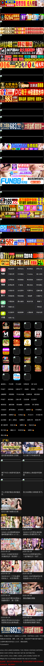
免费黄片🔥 (12, 415)
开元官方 (30, 415)
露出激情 (21, 301)
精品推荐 (11, 269)
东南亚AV (39, 280)
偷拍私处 (3, 405)
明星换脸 (21, 296)
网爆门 (39, 301)
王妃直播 (26, 399)
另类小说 (11, 318)
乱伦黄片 (34, 399)
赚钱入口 (13, 430)
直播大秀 (38, 420)
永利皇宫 (20, 410)
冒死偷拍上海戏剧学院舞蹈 (32, 473)
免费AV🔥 (31, 430)
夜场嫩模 (19, 405)
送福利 (27, 389)
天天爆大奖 (39, 415)
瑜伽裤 (30, 296)
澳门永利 (34, 384)
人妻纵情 (30, 312)
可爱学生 (30, 290)
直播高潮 (29, 394)
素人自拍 (39, 274)
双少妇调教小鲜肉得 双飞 (32, 492)
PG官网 (11, 384)
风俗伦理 (39, 312)
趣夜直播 (11, 405)
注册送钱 (10, 389)
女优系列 (21, 290)
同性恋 (39, 307)
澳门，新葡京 (13, 420)
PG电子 (3, 389)
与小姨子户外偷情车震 (31, 455)
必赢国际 (3, 394)
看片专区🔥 (4, 430)
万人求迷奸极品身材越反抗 (10, 493)
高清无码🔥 (21, 430)
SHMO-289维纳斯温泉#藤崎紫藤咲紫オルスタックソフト (10, 534)
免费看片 (22, 420)
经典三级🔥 (13, 425)
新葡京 (33, 389)
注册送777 (19, 389)
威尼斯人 (3, 384)
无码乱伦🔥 (21, 415)
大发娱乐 (3, 410)
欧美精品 (30, 269)
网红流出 (30, 285)
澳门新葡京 (35, 405)
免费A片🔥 (23, 425)
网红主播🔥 (4, 435)
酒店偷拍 (10, 399)
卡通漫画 (11, 301)
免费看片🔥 (29, 410)
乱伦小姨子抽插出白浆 (10, 511)
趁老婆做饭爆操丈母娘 (10, 455)
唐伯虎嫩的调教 (29, 598)
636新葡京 (38, 410)
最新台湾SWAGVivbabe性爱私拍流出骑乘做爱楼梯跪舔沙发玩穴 (10, 622)
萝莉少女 (39, 269)
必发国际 (27, 405)
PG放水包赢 (20, 394)
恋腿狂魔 (39, 290)
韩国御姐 (21, 280)
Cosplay (30, 274)
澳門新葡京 (12, 410)
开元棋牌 (18, 384)
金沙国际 (3, 420)
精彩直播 (37, 394)
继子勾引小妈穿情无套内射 (10, 473)
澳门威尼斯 (4, 425)
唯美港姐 (30, 280)
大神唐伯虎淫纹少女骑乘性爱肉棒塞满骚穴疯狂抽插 (32, 622)
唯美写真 (30, 301)
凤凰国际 (11, 394)
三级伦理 (11, 274)
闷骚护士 (39, 296)
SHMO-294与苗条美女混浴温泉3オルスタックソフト (32, 578)
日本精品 (21, 274)
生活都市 (11, 312)
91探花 (20, 285)
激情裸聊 (3, 415)
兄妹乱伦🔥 (32, 425)
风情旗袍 (11, 296)
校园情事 (21, 312)
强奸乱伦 (21, 269)
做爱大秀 (30, 420)
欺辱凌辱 (11, 285)
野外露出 (39, 285)
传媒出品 (11, 307)
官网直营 (26, 384)
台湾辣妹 (11, 280)
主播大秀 (18, 399)
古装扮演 (11, 290)
